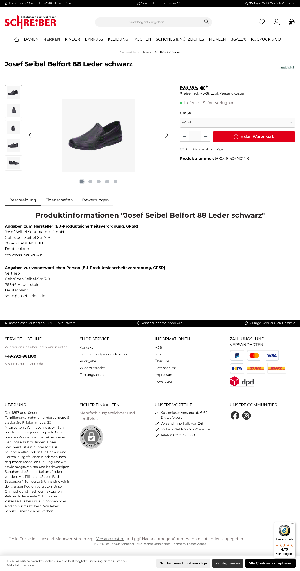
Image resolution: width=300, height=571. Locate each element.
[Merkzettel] (261, 22)
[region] (87, 135)
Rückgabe (88, 361)
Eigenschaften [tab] (59, 200)
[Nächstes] (166, 135)
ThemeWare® (196, 543)
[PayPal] (237, 355)
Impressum (164, 375)
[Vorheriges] (30, 135)
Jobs (158, 354)
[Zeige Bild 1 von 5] (82, 181)
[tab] (23, 200)
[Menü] (292, 525)
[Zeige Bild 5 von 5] (115, 181)
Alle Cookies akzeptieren (270, 563)
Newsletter (163, 381)
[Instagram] (246, 415)
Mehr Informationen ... (22, 565)
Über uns (162, 361)
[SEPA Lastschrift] (237, 368)
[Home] (19, 39)
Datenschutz (165, 368)
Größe (185, 113)
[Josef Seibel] (287, 67)
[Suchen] (206, 22)
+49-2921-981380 (20, 356)
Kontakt (86, 347)
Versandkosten (110, 539)
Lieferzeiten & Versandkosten (103, 354)
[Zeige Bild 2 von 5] (90, 181)
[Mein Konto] (276, 22)
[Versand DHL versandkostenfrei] (276, 368)
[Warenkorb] (290, 22)
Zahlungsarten (92, 375)
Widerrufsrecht (92, 368)
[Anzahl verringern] (184, 136)
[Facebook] (235, 415)
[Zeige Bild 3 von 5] (99, 181)
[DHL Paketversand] (256, 368)
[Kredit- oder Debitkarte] (263, 355)
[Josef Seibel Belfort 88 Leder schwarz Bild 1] (98, 135)
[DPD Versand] (242, 381)
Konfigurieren (227, 563)
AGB (158, 347)
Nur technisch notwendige (183, 563)
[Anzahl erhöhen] (206, 136)
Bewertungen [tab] (95, 200)
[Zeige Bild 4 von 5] (107, 181)
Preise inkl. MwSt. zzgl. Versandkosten (212, 93)
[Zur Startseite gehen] (30, 22)
